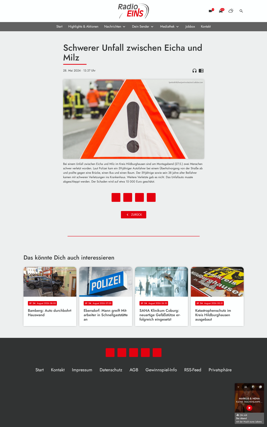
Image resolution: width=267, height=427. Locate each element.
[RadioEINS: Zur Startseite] (133, 11)
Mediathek (167, 26)
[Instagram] (42, 11)
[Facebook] (34, 11)
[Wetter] (231, 11)
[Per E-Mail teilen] (151, 197)
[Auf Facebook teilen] (116, 197)
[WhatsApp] (27, 11)
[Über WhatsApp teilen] (139, 197)
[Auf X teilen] (127, 197)
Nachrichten (112, 26)
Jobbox (190, 26)
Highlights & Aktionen (83, 26)
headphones (194, 70)
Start (59, 26)
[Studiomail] (49, 11)
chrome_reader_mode (201, 70)
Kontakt (206, 26)
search (241, 11)
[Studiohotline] (56, 11)
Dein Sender (140, 26)
